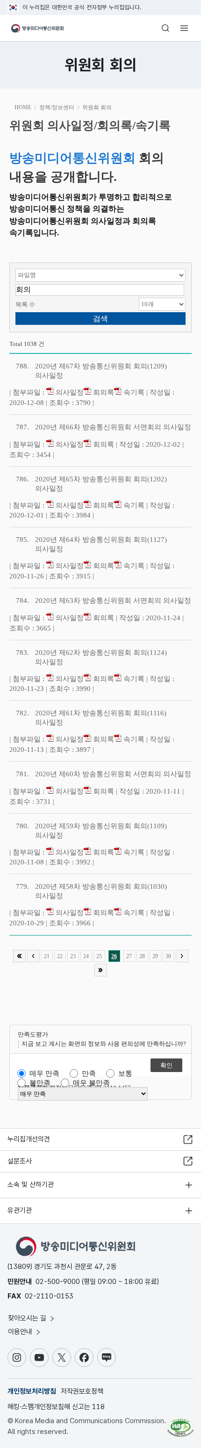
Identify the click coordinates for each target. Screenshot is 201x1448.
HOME (22, 107)
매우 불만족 (91, 1083)
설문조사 (19, 1161)
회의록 (102, 392)
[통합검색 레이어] (165, 28)
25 (99, 956)
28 (142, 956)
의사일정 (69, 392)
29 (155, 956)
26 (114, 956)
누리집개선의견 (28, 1139)
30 (168, 956)
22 (60, 956)
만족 (89, 1073)
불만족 (39, 1083)
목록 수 (25, 304)
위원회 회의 (97, 107)
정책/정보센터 (56, 107)
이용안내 (21, 1332)
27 (129, 956)
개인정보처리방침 (31, 1391)
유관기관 (19, 1210)
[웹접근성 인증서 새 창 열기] (180, 1423)
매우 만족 (44, 1073)
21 (47, 956)
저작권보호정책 (82, 1391)
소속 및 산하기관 (30, 1184)
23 (73, 956)
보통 (125, 1073)
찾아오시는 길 (28, 1318)
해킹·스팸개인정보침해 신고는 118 (56, 1407)
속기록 (133, 392)
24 (86, 956)
